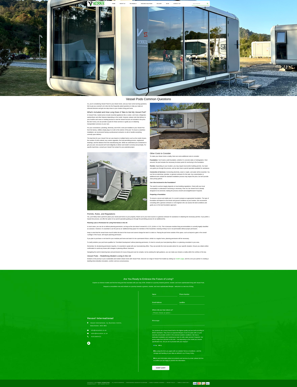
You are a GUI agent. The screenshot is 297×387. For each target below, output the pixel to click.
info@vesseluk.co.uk (99, 330)
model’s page (180, 259)
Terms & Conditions (189, 351)
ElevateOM (144, 382)
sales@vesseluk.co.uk (99, 333)
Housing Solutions (146, 3)
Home (113, 3)
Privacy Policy (189, 353)
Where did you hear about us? (162, 310)
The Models (133, 3)
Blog (167, 3)
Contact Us (176, 3)
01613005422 (96, 336)
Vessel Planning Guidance (156, 382)
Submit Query (161, 368)
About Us (122, 3)
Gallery (159, 3)
